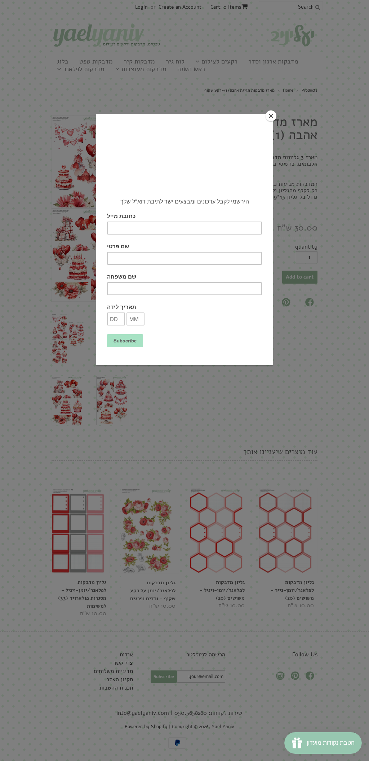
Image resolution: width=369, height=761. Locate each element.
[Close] (271, 115)
